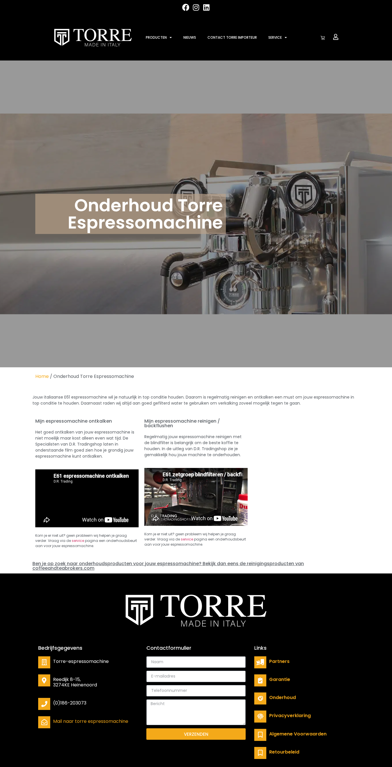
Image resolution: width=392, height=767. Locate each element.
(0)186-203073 (69, 703)
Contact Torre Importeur (232, 37)
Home (42, 376)
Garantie (279, 679)
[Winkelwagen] (323, 37)
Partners (279, 661)
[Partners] (260, 662)
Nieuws (189, 37)
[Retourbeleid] (260, 753)
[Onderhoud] (260, 698)
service (78, 540)
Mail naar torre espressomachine (90, 721)
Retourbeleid (284, 752)
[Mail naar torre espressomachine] (44, 722)
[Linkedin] (206, 7)
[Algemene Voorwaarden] (260, 735)
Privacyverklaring (290, 715)
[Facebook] (185, 7)
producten (156, 37)
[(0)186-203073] (44, 704)
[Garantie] (260, 680)
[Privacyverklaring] (260, 717)
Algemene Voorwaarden (298, 734)
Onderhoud (282, 697)
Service (275, 37)
